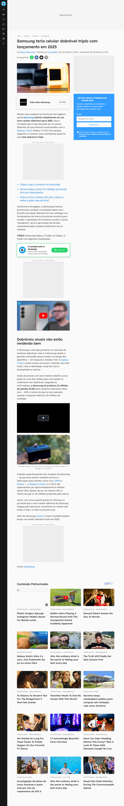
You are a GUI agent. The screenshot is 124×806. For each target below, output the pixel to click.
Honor (39, 516)
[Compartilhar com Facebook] (37, 57)
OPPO (57, 480)
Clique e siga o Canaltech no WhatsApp (40, 184)
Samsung (28, 117)
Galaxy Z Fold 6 (38, 484)
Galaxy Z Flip (24, 130)
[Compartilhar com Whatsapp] (32, 57)
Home (19, 36)
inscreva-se (94, 125)
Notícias (26, 36)
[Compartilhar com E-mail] (41, 57)
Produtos (35, 36)
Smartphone (45, 36)
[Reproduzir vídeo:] (43, 316)
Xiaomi (20, 484)
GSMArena (29, 566)
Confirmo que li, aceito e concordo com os (95, 134)
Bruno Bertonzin (28, 52)
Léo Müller (53, 52)
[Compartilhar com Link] (46, 57)
